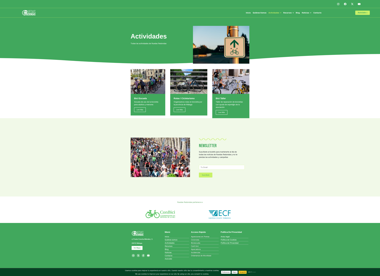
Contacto (317, 13)
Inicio (248, 13)
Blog (298, 13)
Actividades (273, 13)
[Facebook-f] (143, 255)
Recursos (287, 13)
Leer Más (140, 110)
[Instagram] (133, 255)
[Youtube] (148, 255)
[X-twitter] (138, 255)
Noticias (305, 13)
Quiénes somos (259, 13)
